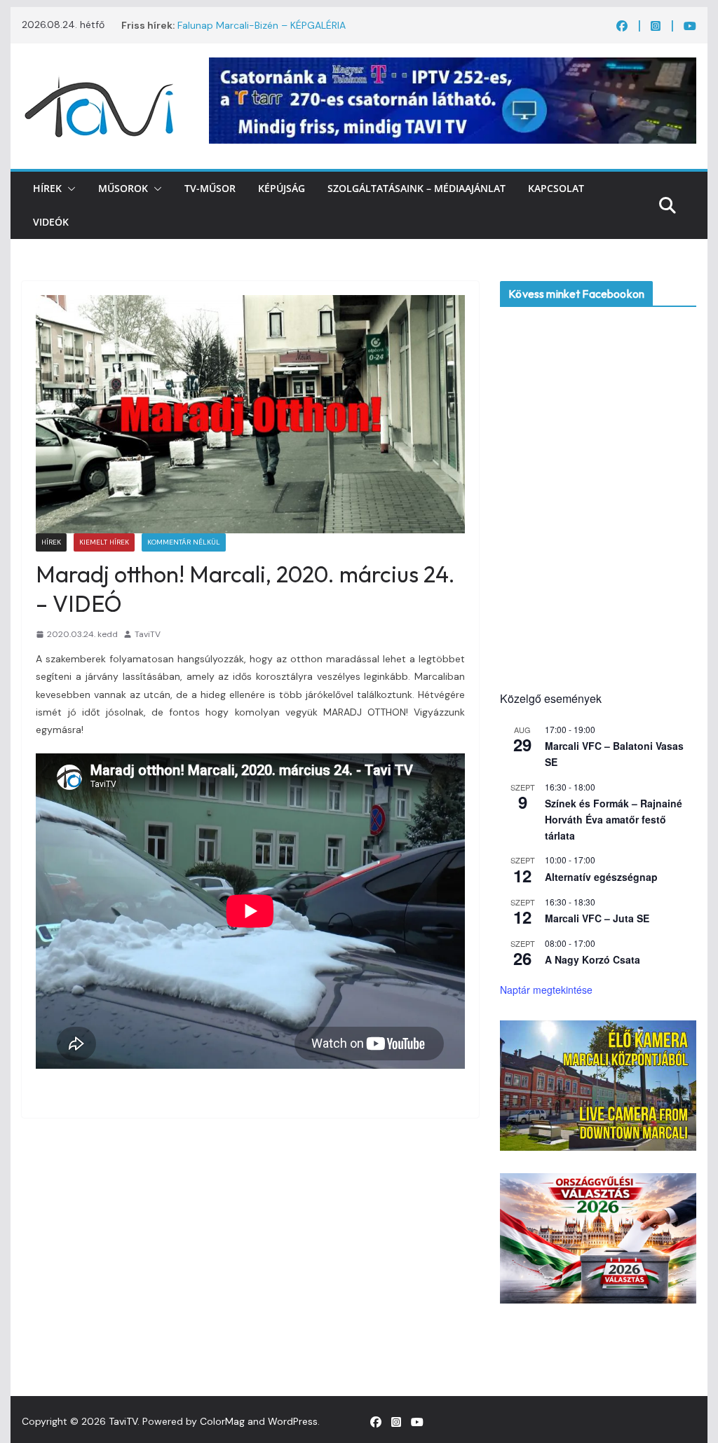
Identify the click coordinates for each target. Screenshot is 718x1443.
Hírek (47, 188)
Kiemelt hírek (104, 542)
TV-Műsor (210, 188)
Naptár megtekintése (546, 990)
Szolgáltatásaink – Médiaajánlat (416, 188)
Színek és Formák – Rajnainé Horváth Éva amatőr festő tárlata (613, 819)
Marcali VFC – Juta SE (597, 918)
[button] (69, 188)
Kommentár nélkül (183, 542)
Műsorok (123, 188)
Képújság (281, 188)
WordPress (293, 1421)
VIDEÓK (51, 221)
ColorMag (222, 1421)
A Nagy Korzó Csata (592, 959)
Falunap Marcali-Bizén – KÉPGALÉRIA (261, 25)
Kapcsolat (556, 188)
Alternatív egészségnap (601, 877)
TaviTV (148, 634)
